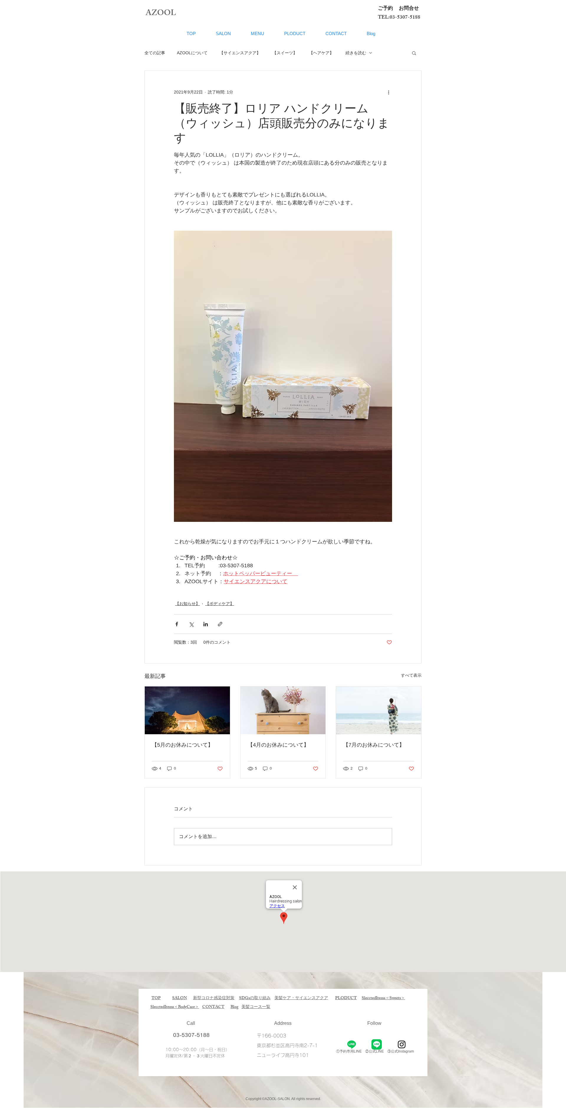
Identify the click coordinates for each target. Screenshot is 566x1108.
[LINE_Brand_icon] (376, 1044)
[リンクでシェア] (220, 624)
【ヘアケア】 (321, 52)
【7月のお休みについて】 (373, 745)
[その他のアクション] (388, 92)
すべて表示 (411, 675)
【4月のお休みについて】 (278, 745)
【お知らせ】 (187, 603)
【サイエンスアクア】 (240, 52)
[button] (414, 52)
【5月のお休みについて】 (182, 745)
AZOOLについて (192, 52)
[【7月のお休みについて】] (378, 710)
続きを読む (355, 52)
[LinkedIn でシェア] (205, 624)
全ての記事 (154, 52)
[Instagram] (401, 1044)
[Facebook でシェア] (177, 624)
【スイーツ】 (284, 52)
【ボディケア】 (219, 603)
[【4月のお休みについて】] (283, 710)
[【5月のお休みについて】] (187, 710)
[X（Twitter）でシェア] (191, 624)
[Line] (351, 1044)
